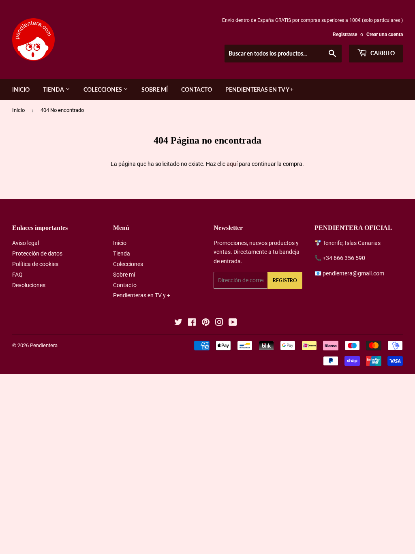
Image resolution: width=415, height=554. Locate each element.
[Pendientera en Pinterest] (205, 323)
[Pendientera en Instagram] (219, 323)
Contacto (196, 89)
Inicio (21, 89)
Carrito (382, 52)
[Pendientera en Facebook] (192, 323)
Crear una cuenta (384, 34)
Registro (285, 280)
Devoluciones (28, 285)
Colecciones (103, 89)
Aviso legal (25, 243)
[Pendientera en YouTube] (233, 323)
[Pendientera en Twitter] (178, 323)
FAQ (17, 274)
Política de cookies (35, 264)
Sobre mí (154, 89)
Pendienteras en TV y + (259, 89)
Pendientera (44, 345)
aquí (232, 164)
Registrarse (345, 34)
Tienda (54, 89)
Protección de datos (37, 253)
